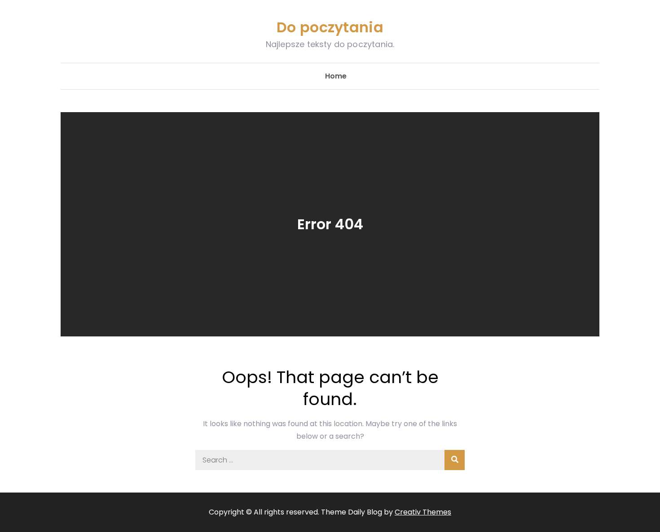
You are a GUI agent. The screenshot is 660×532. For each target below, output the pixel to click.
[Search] (454, 460)
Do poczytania (330, 27)
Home (336, 76)
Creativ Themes (423, 512)
